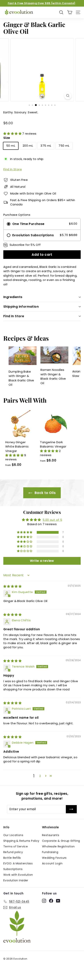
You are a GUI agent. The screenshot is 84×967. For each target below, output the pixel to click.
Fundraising (50, 852)
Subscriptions (12, 869)
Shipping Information (21, 306)
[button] (12, 133)
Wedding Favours (54, 858)
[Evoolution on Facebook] (51, 901)
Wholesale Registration (58, 846)
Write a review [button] (42, 561)
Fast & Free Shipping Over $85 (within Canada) (41, 3)
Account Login (52, 863)
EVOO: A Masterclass (18, 863)
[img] (12, 586)
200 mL (28, 146)
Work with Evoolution (18, 875)
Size (6, 138)
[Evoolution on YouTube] (58, 901)
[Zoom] (67, 95)
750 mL (64, 146)
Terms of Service (15, 846)
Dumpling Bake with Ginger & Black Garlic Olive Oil (21, 378)
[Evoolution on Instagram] (44, 901)
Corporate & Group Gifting (61, 841)
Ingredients (12, 297)
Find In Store (12, 169)
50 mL (10, 146)
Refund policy (13, 852)
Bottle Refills (12, 858)
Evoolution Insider (15, 880)
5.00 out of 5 (52, 520)
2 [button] (40, 776)
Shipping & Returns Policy (21, 841)
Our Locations (13, 835)
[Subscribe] (71, 809)
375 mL (45, 146)
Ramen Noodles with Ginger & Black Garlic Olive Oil (53, 376)
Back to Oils (45, 492)
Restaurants (50, 835)
